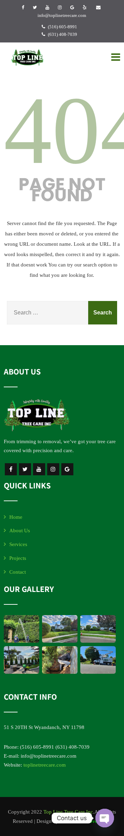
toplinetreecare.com (44, 765)
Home (15, 517)
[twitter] (35, 7)
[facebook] (23, 7)
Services (18, 544)
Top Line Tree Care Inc (68, 812)
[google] (72, 7)
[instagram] (60, 7)
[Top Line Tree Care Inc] (27, 57)
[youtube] (47, 7)
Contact (17, 572)
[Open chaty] (104, 818)
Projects (17, 558)
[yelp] (84, 7)
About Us (19, 530)
